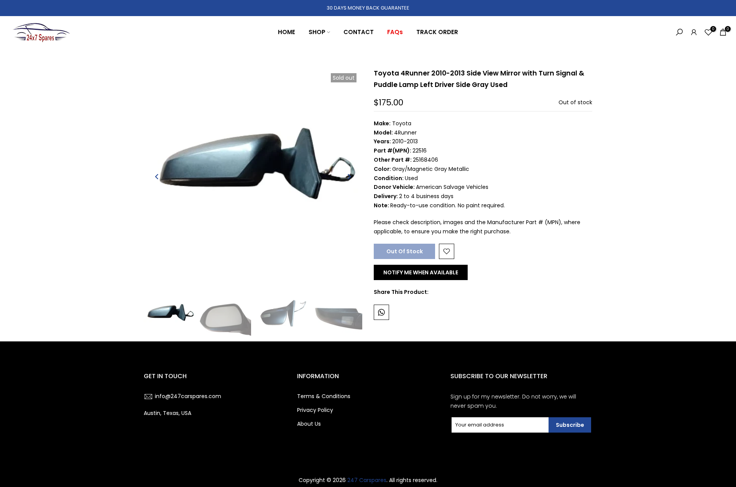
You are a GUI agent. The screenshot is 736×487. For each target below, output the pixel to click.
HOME (286, 32)
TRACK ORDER (437, 32)
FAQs (395, 32)
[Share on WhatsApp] (381, 312)
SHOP (317, 32)
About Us (309, 424)
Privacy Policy (315, 410)
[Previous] (157, 176)
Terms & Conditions (323, 396)
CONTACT (358, 32)
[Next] (348, 176)
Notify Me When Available (420, 272)
